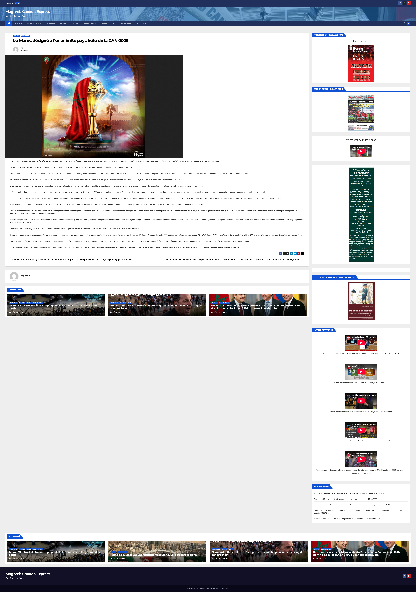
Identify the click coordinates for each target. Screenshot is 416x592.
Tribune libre (25, 35)
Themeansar (224, 588)
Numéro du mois (38, 302)
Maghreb (64, 23)
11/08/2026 (218, 559)
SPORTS (104, 23)
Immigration (90, 23)
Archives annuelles (122, 23)
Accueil (18, 23)
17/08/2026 (117, 559)
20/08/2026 (15, 559)
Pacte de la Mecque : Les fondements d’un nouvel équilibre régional (341, 499)
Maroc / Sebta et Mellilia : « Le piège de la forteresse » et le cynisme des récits (54, 307)
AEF (25, 48)
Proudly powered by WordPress (197, 588)
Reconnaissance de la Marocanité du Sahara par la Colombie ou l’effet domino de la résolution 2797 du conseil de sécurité (255, 307)
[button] (404, 23)
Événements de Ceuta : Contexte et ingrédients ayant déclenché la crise (342, 519)
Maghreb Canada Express (27, 11)
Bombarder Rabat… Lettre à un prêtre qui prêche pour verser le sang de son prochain (156, 307)
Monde (76, 23)
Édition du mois (35, 23)
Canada (51, 23)
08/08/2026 (319, 559)
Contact (141, 23)
